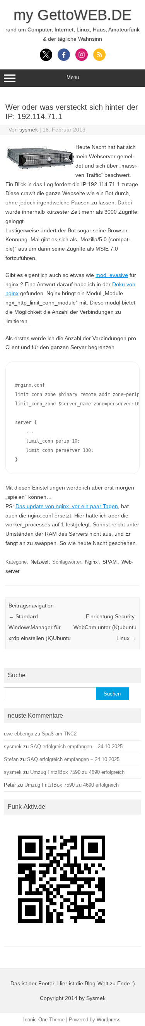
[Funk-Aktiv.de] (62, 940)
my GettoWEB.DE (72, 15)
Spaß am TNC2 (59, 734)
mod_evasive (112, 275)
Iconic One (35, 1020)
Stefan (11, 759)
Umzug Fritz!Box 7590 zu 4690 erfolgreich (77, 772)
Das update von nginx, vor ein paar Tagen (66, 506)
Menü (73, 77)
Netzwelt (40, 562)
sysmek (28, 129)
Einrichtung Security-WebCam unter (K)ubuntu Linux (104, 627)
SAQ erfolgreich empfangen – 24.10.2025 (76, 746)
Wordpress (109, 1020)
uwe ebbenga (18, 734)
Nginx (91, 562)
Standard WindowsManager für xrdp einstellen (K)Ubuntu (40, 627)
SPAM (109, 562)
